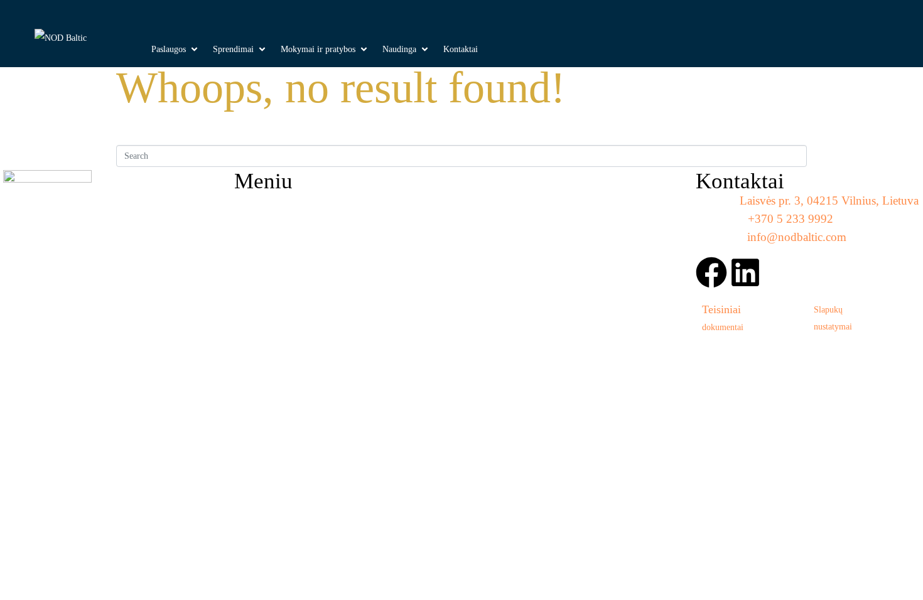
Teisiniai (721, 309)
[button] (176, 49)
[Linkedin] (745, 272)
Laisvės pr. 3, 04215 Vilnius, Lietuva (829, 200)
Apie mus (499, 222)
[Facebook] (711, 272)
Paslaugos (273, 222)
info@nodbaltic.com (796, 237)
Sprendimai (278, 206)
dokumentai (722, 327)
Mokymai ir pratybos (537, 206)
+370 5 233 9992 (790, 218)
